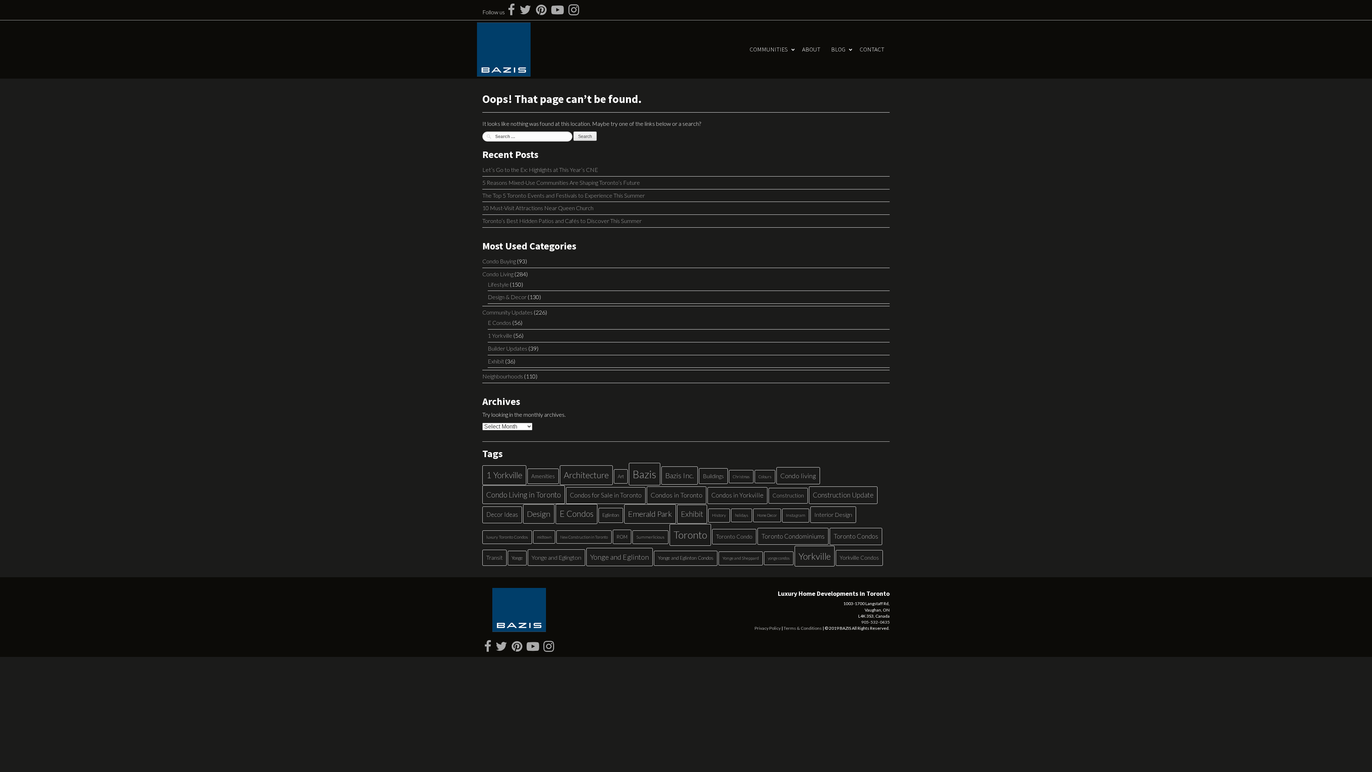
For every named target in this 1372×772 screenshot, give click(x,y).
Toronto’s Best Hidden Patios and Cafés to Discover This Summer (562, 220)
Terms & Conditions (803, 628)
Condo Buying (499, 261)
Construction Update (843, 495)
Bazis (644, 474)
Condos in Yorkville (737, 495)
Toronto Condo (734, 536)
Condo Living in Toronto (523, 494)
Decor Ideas (502, 514)
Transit (494, 557)
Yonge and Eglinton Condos (686, 558)
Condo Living (497, 274)
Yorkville (815, 556)
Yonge (517, 558)
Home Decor (767, 515)
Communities (769, 49)
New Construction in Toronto (584, 537)
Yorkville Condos (859, 557)
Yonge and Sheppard (740, 558)
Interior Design (833, 514)
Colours (765, 476)
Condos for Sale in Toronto (606, 495)
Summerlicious (650, 537)
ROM (622, 537)
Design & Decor (507, 296)
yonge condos (779, 558)
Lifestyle (498, 284)
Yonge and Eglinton (619, 557)
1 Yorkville (500, 335)
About (811, 49)
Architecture (586, 475)
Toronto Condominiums (793, 536)
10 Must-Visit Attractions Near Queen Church (537, 207)
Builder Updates (507, 348)
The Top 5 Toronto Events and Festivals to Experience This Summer (563, 195)
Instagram (795, 515)
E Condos (499, 322)
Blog (838, 49)
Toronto (690, 535)
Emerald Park (650, 514)
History (719, 515)
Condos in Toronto (676, 495)
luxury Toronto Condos (507, 537)
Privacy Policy (768, 628)
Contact (872, 49)
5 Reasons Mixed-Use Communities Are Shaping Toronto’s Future (561, 182)
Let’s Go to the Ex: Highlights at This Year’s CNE (540, 169)
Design (539, 514)
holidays (741, 515)
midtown (544, 537)
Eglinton (610, 515)
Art (621, 476)
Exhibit (496, 361)
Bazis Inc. (679, 475)
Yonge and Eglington (556, 557)
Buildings (713, 475)
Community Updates (507, 312)
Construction (788, 495)
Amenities (543, 476)
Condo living (798, 476)
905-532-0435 (875, 622)
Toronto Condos (856, 536)
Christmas (741, 476)
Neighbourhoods (502, 376)
